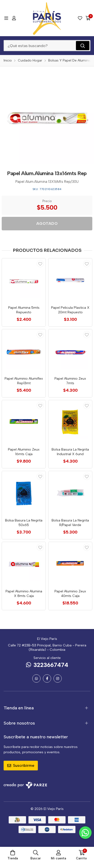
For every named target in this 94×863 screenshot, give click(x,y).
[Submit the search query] (82, 45)
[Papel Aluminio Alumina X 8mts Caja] (24, 564)
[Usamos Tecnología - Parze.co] (25, 785)
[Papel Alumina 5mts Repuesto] (24, 280)
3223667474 (51, 664)
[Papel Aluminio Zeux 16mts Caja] (24, 422)
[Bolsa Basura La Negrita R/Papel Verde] (70, 493)
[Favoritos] (80, 18)
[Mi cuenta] (14, 18)
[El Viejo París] (47, 18)
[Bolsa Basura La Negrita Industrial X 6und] (70, 422)
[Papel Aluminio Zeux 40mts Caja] (70, 564)
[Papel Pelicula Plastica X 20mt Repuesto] (70, 280)
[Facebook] (47, 678)
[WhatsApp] (36, 678)
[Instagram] (58, 678)
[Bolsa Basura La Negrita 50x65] (24, 493)
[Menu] (6, 18)
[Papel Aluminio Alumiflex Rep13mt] (24, 351)
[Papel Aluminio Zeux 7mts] (70, 351)
